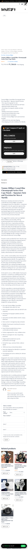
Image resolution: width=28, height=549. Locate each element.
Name (5, 424)
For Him (7, 51)
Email (4, 429)
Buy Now (9, 161)
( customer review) (13, 61)
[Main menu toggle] (25, 9)
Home (2, 49)
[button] (19, 4)
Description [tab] (4, 180)
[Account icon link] (22, 4)
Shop (6, 49)
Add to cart (5, 473)
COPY (14, 141)
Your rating (5, 412)
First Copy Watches (12, 49)
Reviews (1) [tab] (4, 182)
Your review (7, 415)
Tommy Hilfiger (9, 55)
